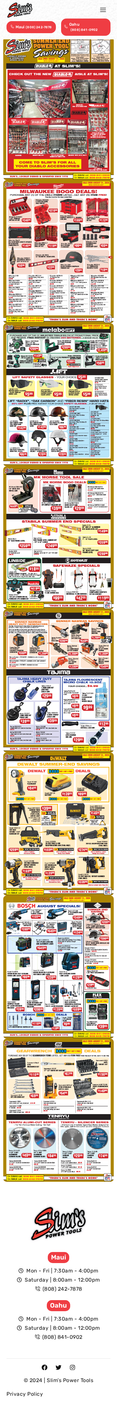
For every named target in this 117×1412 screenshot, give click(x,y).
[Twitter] (58, 1367)
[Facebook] (44, 1367)
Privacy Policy (24, 1394)
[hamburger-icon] (103, 10)
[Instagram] (72, 1367)
